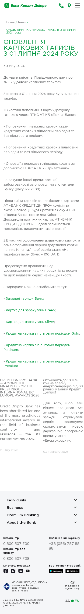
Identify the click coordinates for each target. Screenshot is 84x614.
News (22, 22)
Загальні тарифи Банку (25, 298)
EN (77, 600)
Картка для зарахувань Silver (30, 322)
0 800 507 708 (16, 558)
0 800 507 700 (16, 543)
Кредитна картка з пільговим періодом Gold (42, 333)
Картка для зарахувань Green (30, 310)
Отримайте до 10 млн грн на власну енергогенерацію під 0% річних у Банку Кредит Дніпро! (63, 386)
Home (10, 22)
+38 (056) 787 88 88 (64, 545)
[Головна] (25, 5)
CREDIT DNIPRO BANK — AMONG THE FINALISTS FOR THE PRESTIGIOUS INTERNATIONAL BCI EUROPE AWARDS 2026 (19, 388)
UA (67, 600)
